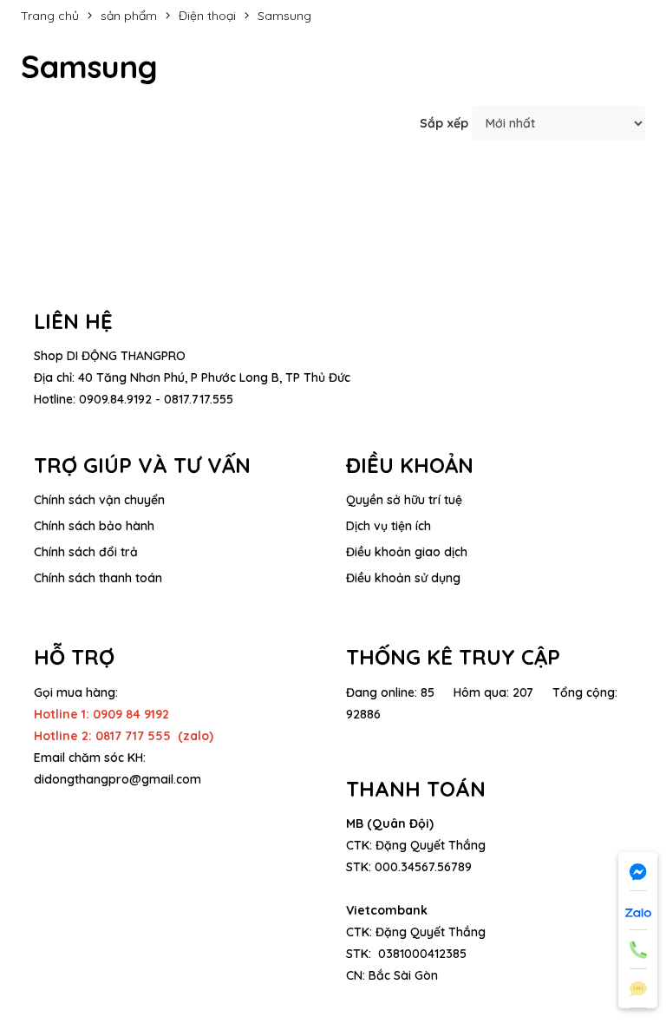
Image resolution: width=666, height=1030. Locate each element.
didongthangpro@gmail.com (117, 779)
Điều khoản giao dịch (406, 552)
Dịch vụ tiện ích (388, 526)
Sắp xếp (444, 123)
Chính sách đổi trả (86, 552)
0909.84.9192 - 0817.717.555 (156, 399)
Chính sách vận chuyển (99, 500)
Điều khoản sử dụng (403, 578)
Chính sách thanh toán (98, 578)
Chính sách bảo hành (94, 526)
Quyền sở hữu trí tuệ (404, 500)
